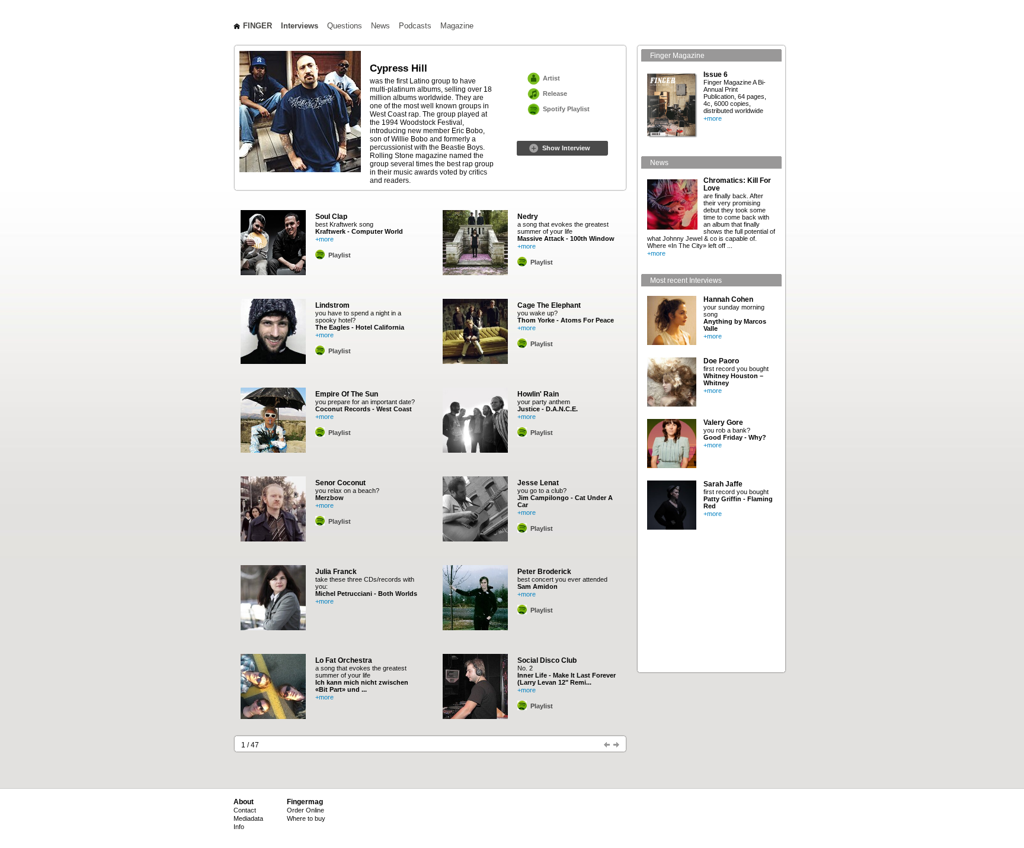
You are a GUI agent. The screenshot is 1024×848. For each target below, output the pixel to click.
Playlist (339, 255)
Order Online (305, 810)
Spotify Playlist (566, 108)
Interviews (299, 26)
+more (324, 239)
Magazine (456, 26)
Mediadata (248, 818)
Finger (257, 26)
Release (555, 93)
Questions (344, 26)
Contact (244, 810)
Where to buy (306, 818)
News (380, 26)
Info (238, 826)
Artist (551, 78)
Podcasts (415, 26)
